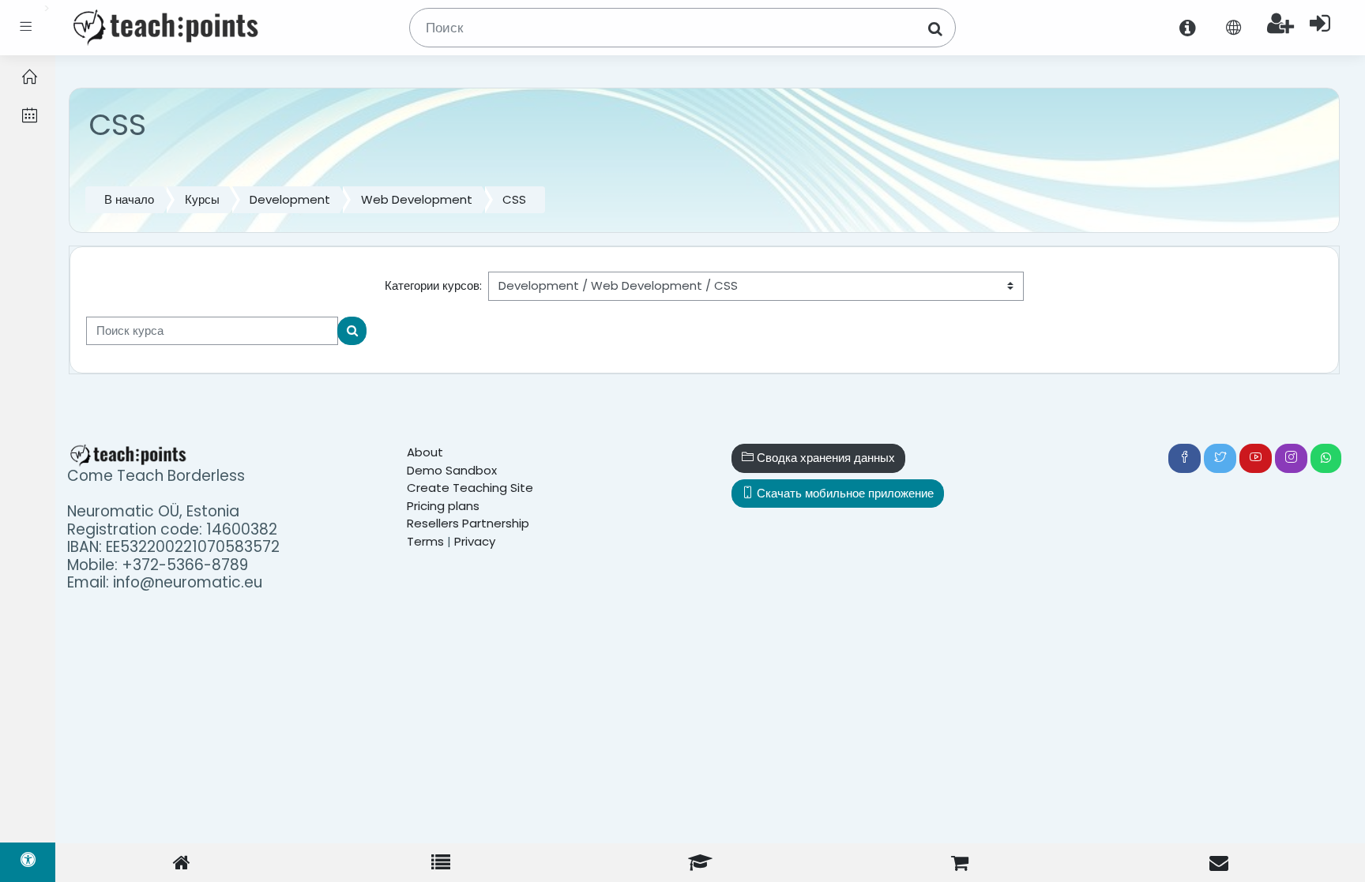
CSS (514, 199)
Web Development (416, 199)
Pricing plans (443, 505)
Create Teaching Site (470, 487)
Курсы (202, 199)
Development (290, 199)
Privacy (474, 541)
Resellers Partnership (468, 523)
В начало (129, 199)
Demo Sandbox (452, 470)
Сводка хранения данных (824, 457)
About (425, 452)
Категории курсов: (433, 285)
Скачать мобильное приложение (844, 493)
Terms (425, 541)
